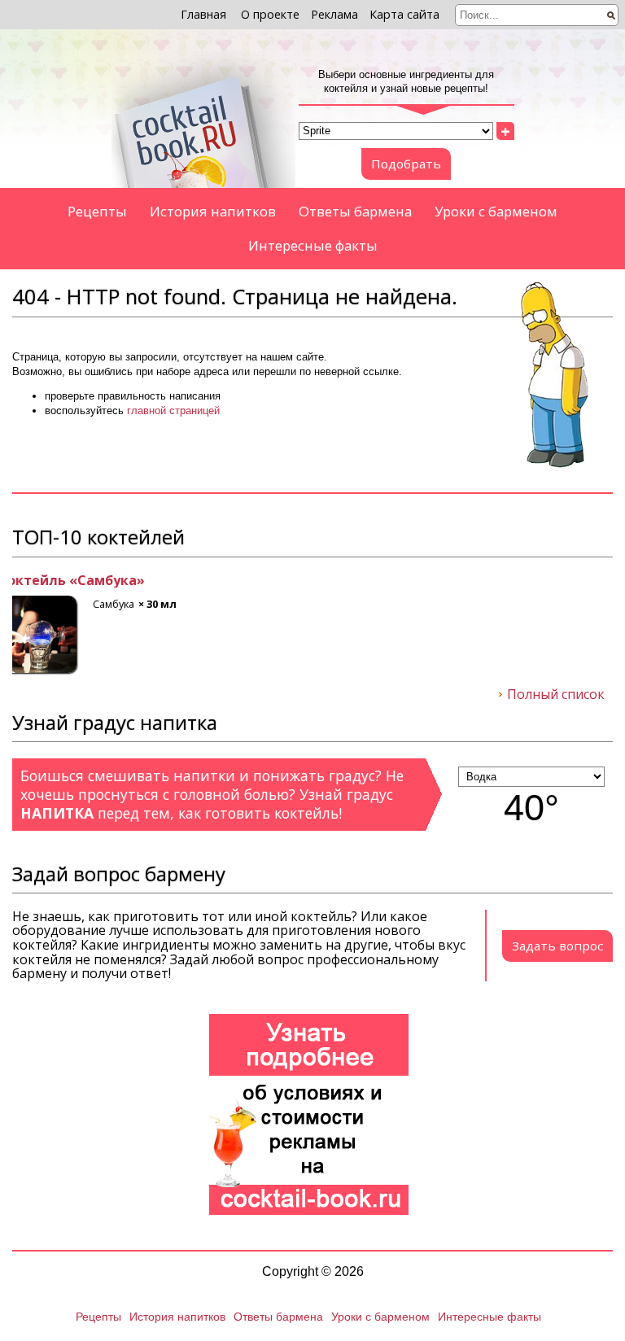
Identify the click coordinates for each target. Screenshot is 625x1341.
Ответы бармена (355, 211)
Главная (203, 14)
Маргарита (50, 581)
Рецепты (97, 211)
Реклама (334, 14)
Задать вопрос (557, 945)
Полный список (556, 695)
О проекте (270, 14)
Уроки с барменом (496, 211)
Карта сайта (404, 14)
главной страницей (173, 410)
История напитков (213, 211)
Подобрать (406, 163)
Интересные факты (313, 245)
